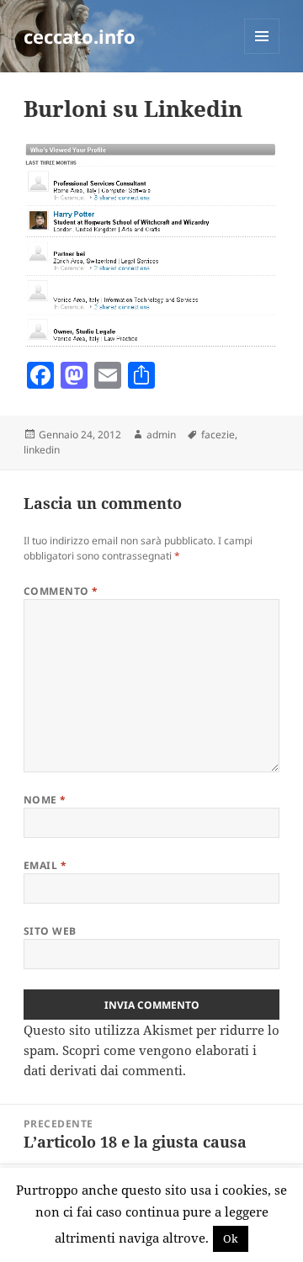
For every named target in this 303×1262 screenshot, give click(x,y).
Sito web (50, 931)
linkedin (42, 450)
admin (161, 434)
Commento (61, 591)
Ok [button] (230, 1238)
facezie (218, 434)
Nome (45, 800)
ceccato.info (80, 36)
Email (45, 865)
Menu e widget (262, 53)
